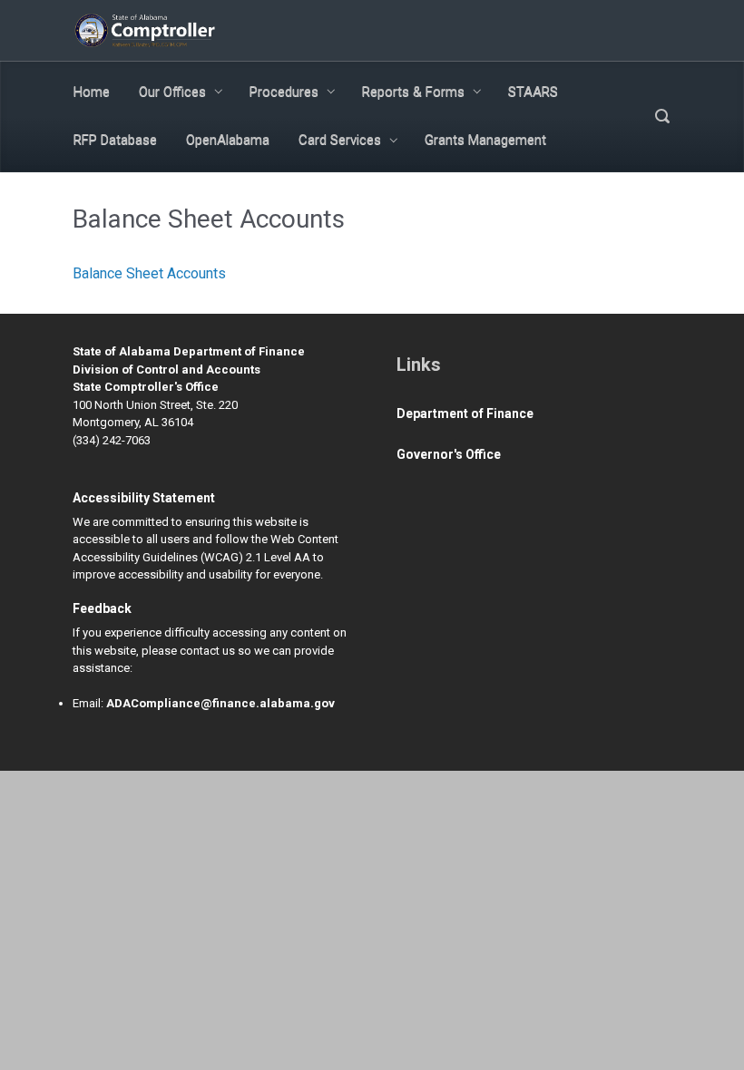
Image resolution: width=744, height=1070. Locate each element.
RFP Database (115, 139)
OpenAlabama (227, 139)
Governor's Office (448, 454)
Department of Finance (465, 413)
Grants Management (485, 139)
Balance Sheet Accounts (149, 273)
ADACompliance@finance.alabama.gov (220, 703)
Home (91, 91)
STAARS (533, 91)
